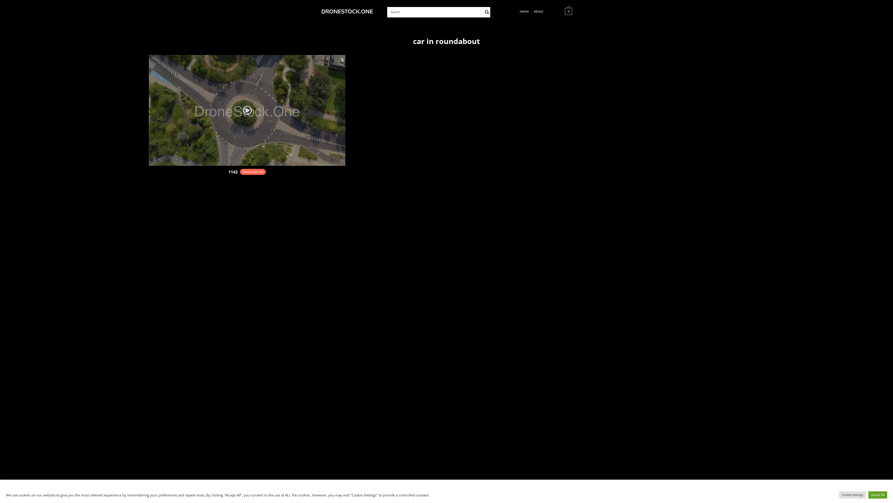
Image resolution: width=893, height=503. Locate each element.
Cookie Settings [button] (852, 495)
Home (524, 12)
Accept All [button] (877, 495)
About (538, 12)
